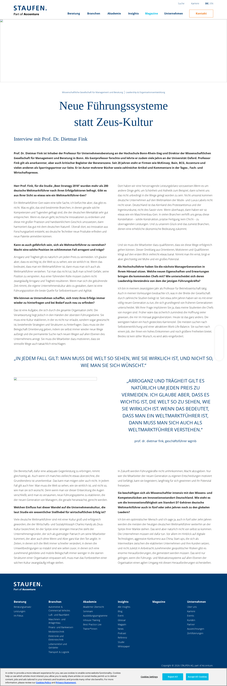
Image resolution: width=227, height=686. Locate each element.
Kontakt (201, 13)
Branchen (93, 13)
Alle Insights (124, 606)
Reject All (172, 676)
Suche (181, 3)
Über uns (192, 606)
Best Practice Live (92, 624)
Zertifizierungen (195, 633)
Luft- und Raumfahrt (59, 614)
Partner (191, 624)
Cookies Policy (43, 682)
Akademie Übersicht (93, 606)
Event (121, 615)
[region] (113, 677)
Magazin (122, 624)
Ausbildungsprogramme (95, 615)
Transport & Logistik (59, 652)
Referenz (122, 637)
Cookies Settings (149, 676)
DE (206, 3)
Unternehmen (173, 13)
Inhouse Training (91, 620)
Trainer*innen (90, 628)
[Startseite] (30, 10)
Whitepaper (124, 646)
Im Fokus (18, 615)
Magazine (151, 13)
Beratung (73, 13)
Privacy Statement (66, 682)
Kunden (191, 620)
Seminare (88, 611)
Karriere (195, 3)
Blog (120, 611)
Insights (133, 13)
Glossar (122, 620)
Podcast (122, 633)
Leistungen (19, 611)
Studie (121, 642)
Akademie (114, 13)
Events (190, 615)
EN (211, 3)
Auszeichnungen (195, 628)
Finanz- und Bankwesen (61, 627)
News (121, 628)
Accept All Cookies (197, 676)
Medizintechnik (56, 631)
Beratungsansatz (22, 606)
